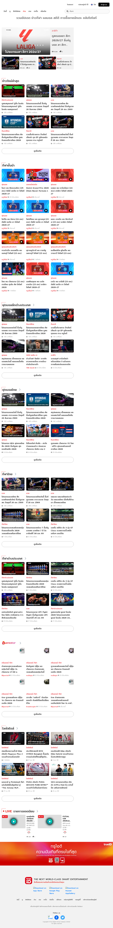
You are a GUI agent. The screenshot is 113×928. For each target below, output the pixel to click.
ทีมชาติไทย (5, 131)
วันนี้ (5, 11)
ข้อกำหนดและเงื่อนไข (46, 906)
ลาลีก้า (53, 355)
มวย (52, 100)
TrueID (10, 5)
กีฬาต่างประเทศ (7, 100)
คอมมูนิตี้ (78, 899)
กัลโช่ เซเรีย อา (31, 355)
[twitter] (62, 917)
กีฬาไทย (7, 474)
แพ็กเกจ (58, 899)
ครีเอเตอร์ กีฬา (7, 662)
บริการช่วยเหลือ (72, 906)
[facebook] (56, 917)
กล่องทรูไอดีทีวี (68, 899)
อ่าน (24, 11)
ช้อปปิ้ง (52, 899)
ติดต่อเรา (80, 906)
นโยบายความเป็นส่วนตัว (59, 906)
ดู (9, 11)
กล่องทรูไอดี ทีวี (83, 4)
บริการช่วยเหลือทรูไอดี (89, 899)
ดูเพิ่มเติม (37, 150)
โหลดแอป (70, 4)
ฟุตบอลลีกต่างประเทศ (16, 305)
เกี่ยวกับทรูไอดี (34, 906)
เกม (29, 11)
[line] (50, 917)
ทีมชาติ (28, 131)
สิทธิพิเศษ (16, 11)
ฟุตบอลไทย (9, 390)
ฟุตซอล (29, 100)
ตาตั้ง (36, 11)
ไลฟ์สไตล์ (8, 728)
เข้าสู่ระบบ (104, 4)
